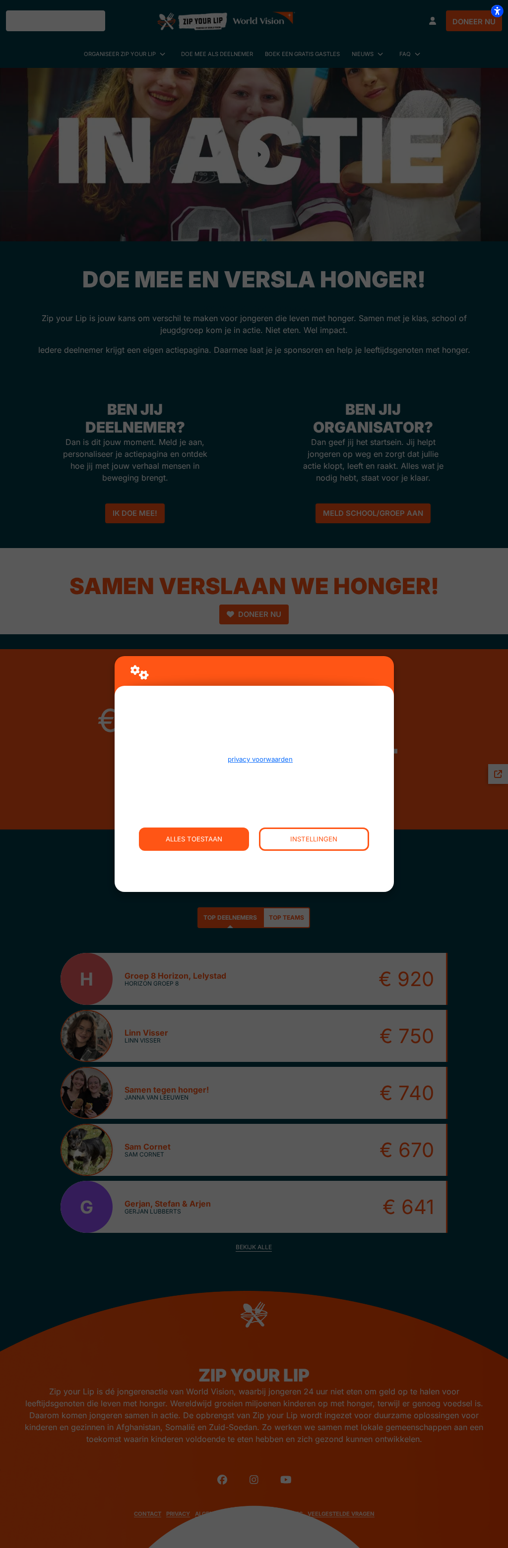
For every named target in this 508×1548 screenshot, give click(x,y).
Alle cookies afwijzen (254, 862)
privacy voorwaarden (260, 759)
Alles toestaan (194, 839)
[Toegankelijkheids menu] (497, 11)
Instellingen (313, 839)
